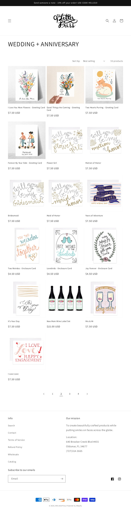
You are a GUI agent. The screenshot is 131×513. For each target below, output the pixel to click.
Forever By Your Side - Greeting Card (25, 163)
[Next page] (87, 393)
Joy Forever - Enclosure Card (98, 268)
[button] (9, 20)
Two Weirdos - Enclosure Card (22, 268)
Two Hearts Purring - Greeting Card (101, 107)
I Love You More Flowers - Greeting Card (26, 107)
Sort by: (76, 61)
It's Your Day (14, 321)
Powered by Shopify (74, 506)
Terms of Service (16, 439)
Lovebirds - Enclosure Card (59, 268)
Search (11, 425)
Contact (12, 432)
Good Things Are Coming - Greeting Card (63, 109)
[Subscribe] (61, 479)
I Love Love (13, 374)
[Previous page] (43, 393)
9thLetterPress (60, 506)
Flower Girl (52, 163)
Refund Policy (15, 447)
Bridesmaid (13, 215)
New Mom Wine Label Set (58, 321)
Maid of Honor (53, 215)
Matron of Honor (93, 163)
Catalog (12, 461)
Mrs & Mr (89, 321)
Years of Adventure (94, 215)
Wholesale (13, 454)
